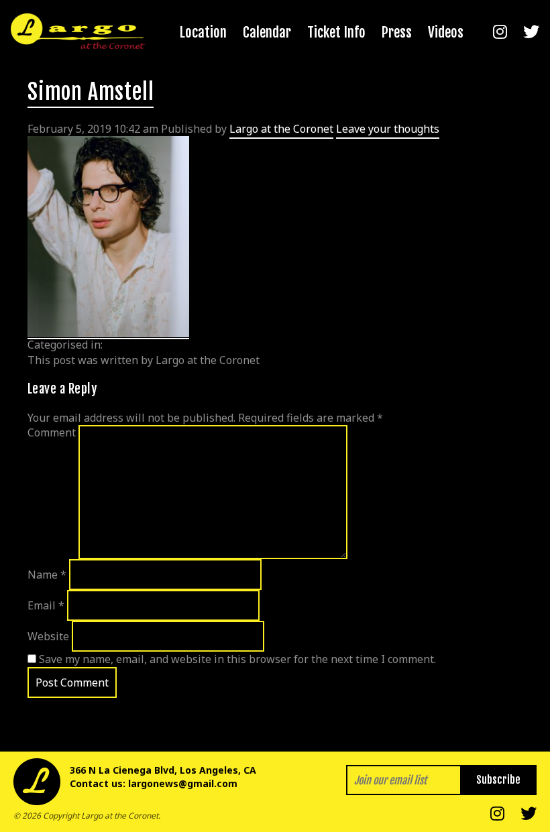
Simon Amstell (91, 91)
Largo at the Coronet (281, 128)
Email (46, 605)
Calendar (267, 32)
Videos (445, 32)
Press (397, 32)
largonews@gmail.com (182, 783)
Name (47, 574)
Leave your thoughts (387, 128)
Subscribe (498, 779)
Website (48, 636)
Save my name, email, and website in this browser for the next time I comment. (237, 659)
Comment (52, 432)
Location (203, 32)
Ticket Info (336, 32)
